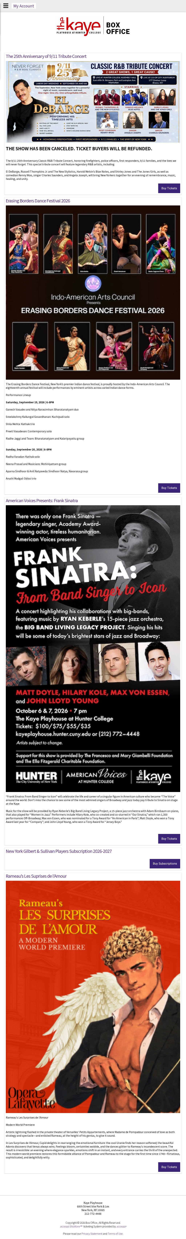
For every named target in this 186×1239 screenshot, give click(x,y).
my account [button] (23, 6)
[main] (93, 618)
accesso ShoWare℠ (71, 1226)
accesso (121, 1226)
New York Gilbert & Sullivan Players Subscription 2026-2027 (59, 851)
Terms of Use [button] (115, 1233)
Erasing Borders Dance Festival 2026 (38, 200)
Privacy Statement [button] (92, 1233)
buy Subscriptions (165, 863)
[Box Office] (93, 37)
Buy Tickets (169, 188)
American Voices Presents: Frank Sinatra (42, 500)
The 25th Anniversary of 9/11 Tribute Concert (46, 56)
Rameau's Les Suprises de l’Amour (36, 876)
